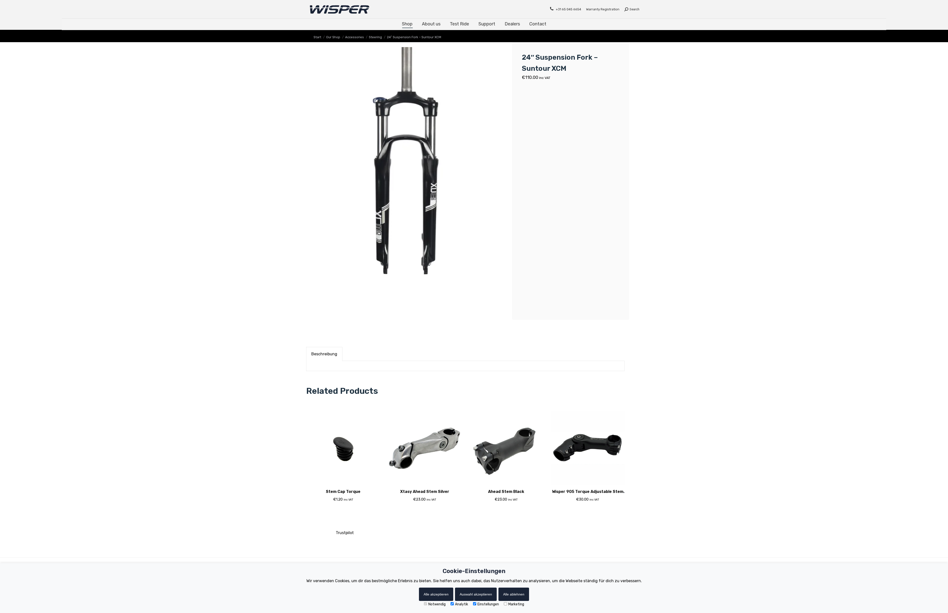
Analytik (461, 604)
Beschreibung (324, 354)
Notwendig (437, 604)
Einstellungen (488, 604)
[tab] (324, 354)
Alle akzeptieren (436, 594)
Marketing (516, 604)
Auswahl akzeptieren (476, 594)
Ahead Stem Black (506, 491)
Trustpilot (345, 532)
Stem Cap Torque (343, 491)
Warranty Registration (602, 9)
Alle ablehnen (513, 594)
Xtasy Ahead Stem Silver (424, 491)
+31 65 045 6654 (568, 9)
